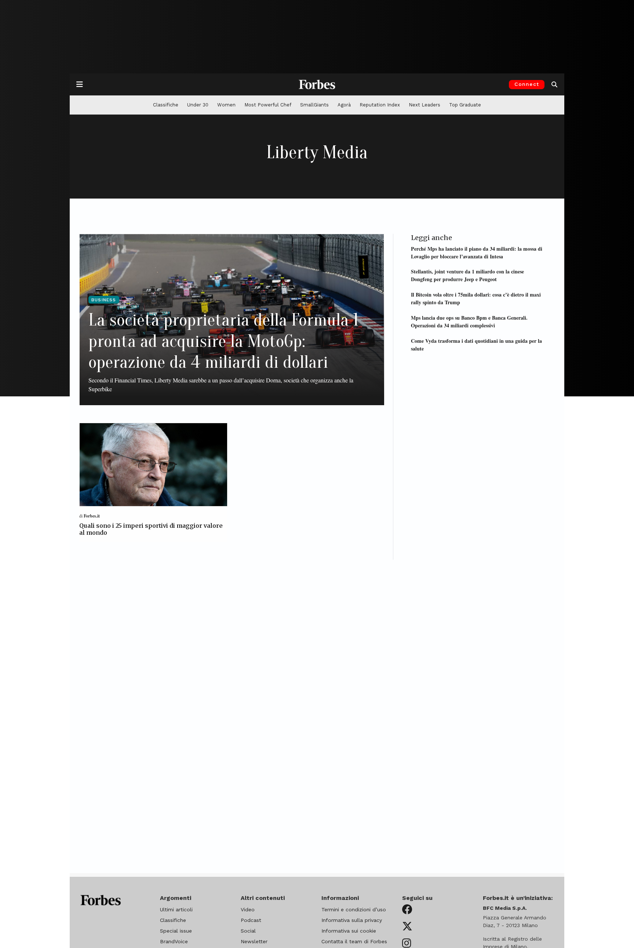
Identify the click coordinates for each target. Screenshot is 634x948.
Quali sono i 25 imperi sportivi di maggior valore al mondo (151, 529)
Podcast (251, 920)
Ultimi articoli (176, 909)
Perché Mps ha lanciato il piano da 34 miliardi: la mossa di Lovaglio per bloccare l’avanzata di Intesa (476, 252)
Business (103, 299)
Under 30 (197, 105)
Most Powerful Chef (267, 105)
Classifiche (165, 105)
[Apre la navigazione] (79, 84)
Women (226, 105)
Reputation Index (380, 105)
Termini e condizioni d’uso (353, 909)
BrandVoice (174, 941)
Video (248, 909)
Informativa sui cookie (348, 931)
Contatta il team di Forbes (354, 941)
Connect (526, 84)
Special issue (176, 931)
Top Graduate (465, 105)
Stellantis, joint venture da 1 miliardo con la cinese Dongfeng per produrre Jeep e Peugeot (467, 275)
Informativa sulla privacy (351, 920)
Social (248, 931)
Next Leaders (424, 105)
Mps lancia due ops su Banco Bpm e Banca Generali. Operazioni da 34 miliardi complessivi (469, 321)
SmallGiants (314, 105)
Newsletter (254, 941)
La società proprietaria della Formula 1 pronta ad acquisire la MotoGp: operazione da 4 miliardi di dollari (223, 341)
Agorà (344, 105)
